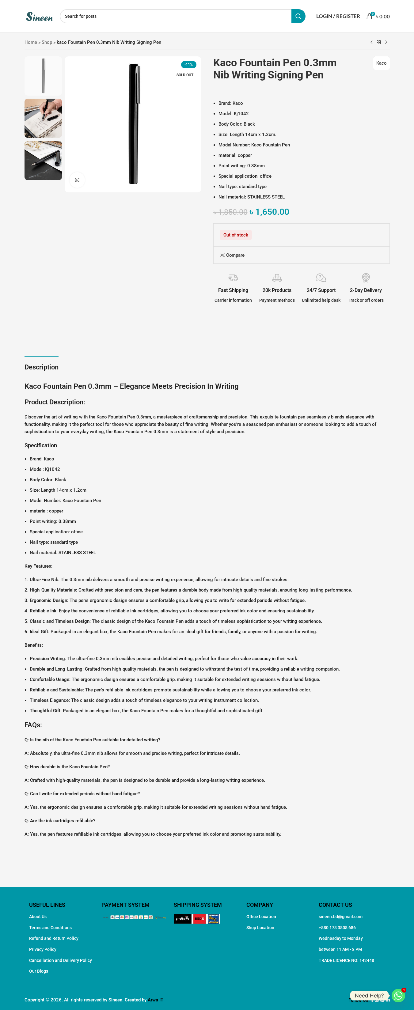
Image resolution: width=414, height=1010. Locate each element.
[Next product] (386, 42)
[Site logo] (39, 15)
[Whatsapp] (398, 995)
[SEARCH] (298, 16)
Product (36, 402)
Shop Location (260, 927)
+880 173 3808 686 (337, 927)
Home (31, 42)
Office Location (261, 916)
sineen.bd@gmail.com (341, 916)
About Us (38, 916)
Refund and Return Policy (53, 938)
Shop (47, 42)
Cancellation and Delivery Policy (60, 960)
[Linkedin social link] (388, 1000)
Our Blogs (38, 971)
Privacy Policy (42, 949)
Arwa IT (155, 1000)
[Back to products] (378, 42)
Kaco (381, 63)
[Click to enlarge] (77, 179)
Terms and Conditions (50, 927)
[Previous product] (371, 42)
